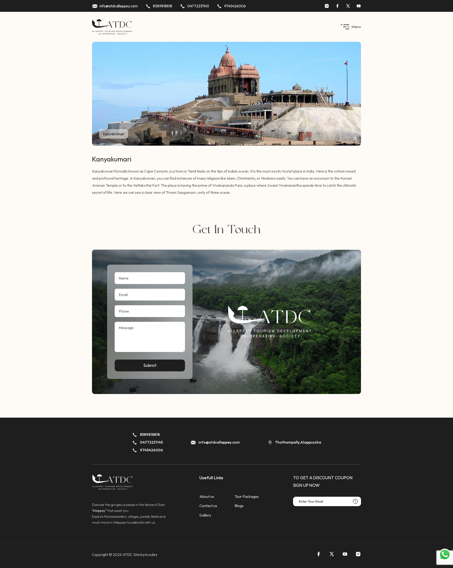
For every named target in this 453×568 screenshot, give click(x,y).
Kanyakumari (113, 133)
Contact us (208, 505)
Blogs (239, 505)
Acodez (150, 554)
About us (206, 496)
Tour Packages (247, 496)
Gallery (205, 515)
